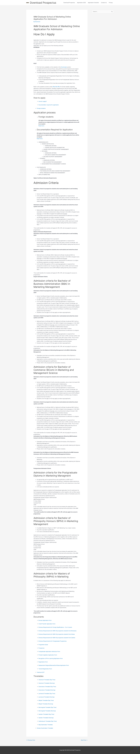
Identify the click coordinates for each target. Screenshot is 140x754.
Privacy (111, 2)
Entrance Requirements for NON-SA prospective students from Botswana (57, 630)
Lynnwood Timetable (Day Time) (46, 693)
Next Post (84, 740)
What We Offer (56, 86)
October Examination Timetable (45, 728)
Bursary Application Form (44, 620)
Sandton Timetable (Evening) (45, 717)
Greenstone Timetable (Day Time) (47, 686)
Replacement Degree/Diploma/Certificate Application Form (53, 665)
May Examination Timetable (45, 724)
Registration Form (43, 662)
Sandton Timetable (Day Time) (46, 714)
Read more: (41, 125)
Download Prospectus (43, 2)
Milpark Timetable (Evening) (45, 704)
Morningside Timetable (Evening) (47, 711)
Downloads (64, 67)
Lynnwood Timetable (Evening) (46, 697)
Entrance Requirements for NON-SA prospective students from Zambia (56, 637)
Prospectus (41, 648)
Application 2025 (81, 2)
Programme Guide (43, 644)
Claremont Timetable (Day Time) (46, 679)
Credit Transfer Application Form (46, 624)
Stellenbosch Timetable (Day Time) (47, 721)
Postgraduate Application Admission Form (49, 651)
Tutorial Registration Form (45, 668)
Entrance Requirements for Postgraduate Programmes (52, 641)
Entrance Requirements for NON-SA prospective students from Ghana (56, 634)
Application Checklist (93, 2)
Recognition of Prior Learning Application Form (50, 658)
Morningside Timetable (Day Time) (47, 707)
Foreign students (41, 108)
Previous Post (30, 740)
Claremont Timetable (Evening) (46, 683)
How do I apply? (42, 101)
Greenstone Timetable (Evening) (46, 690)
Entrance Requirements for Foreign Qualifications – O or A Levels (55, 627)
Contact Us (104, 2)
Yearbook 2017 (40, 672)
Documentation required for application (48, 105)
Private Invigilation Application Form (47, 655)
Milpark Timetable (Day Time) (46, 700)
